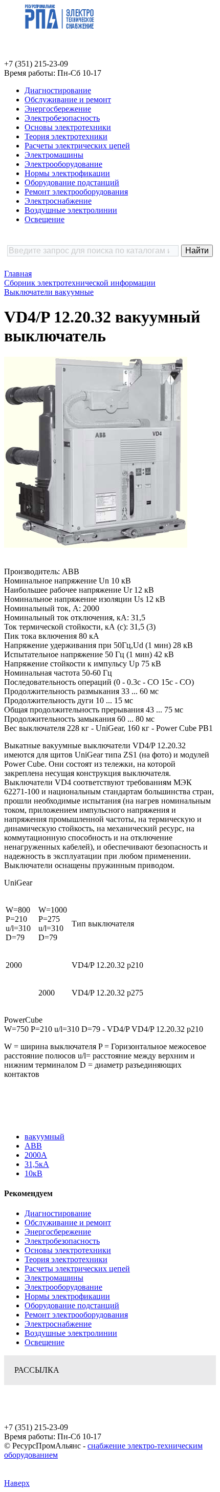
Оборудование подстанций (72, 182)
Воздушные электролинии (71, 210)
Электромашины (54, 154)
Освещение (44, 219)
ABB (33, 1145)
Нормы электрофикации (67, 173)
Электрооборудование (63, 164)
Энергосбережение (58, 108)
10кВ (33, 1173)
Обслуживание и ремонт (68, 99)
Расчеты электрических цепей (77, 145)
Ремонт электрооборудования (76, 191)
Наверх (17, 1483)
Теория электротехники (66, 136)
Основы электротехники (68, 127)
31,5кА (37, 1164)
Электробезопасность (62, 118)
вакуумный (44, 1136)
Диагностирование (58, 90)
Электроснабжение (58, 201)
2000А (36, 1155)
